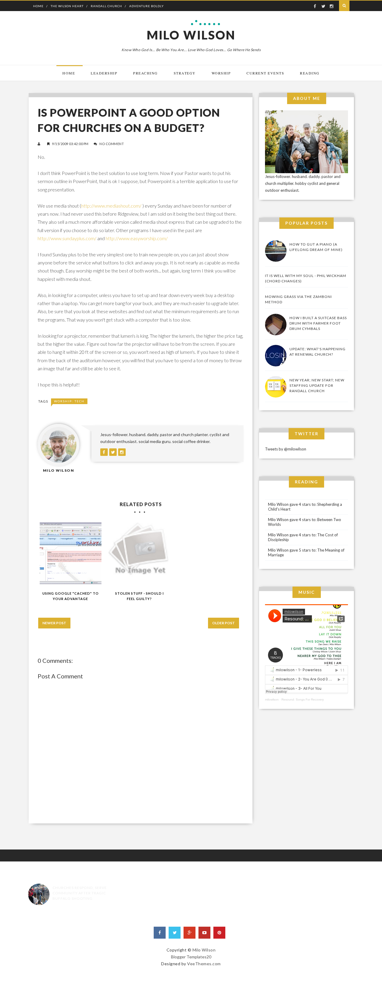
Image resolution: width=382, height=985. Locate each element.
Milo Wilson (191, 35)
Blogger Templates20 (191, 956)
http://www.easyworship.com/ (137, 238)
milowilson (272, 699)
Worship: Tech (69, 401)
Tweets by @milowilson (285, 449)
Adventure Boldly (146, 6)
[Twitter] (175, 933)
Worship (221, 73)
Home (38, 6)
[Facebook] (160, 933)
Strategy (185, 73)
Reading (310, 73)
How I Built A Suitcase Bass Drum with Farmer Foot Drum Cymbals (318, 323)
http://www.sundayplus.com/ (67, 238)
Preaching (145, 73)
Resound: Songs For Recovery (302, 699)
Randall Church (106, 6)
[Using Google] (71, 553)
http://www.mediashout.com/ (111, 205)
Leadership (104, 73)
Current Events (265, 73)
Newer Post (54, 623)
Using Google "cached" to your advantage (70, 596)
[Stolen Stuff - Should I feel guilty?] (139, 553)
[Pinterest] (219, 933)
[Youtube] (204, 933)
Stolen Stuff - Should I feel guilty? (139, 596)
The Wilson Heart (67, 6)
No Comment (111, 144)
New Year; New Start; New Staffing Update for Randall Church (316, 385)
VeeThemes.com (204, 963)
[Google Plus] (189, 933)
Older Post (223, 623)
